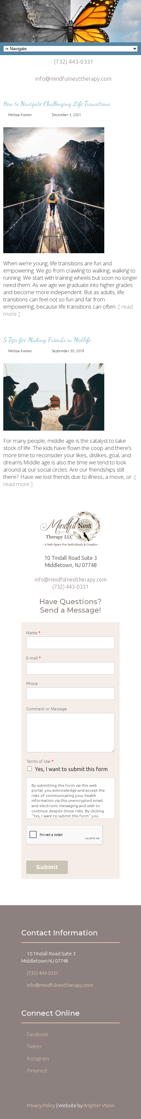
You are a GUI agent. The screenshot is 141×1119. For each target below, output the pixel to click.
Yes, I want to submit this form (71, 769)
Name (33, 633)
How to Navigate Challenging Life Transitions (56, 104)
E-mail (33, 658)
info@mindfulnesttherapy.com (73, 78)
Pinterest (37, 1070)
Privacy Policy (41, 1105)
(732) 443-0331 (73, 61)
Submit (47, 867)
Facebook (37, 1034)
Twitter (34, 1046)
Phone (32, 684)
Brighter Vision (99, 1105)
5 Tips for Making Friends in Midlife (47, 340)
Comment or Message (46, 709)
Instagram (38, 1058)
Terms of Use (39, 761)
